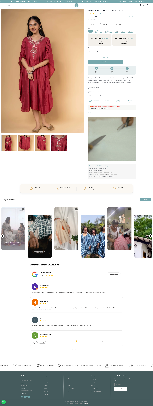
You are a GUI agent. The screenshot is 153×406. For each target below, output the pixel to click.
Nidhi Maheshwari (45, 334)
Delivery (93, 385)
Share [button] (91, 113)
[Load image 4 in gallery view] (59, 143)
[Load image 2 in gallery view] (26, 143)
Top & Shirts (47, 385)
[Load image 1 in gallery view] (9, 143)
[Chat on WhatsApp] (3, 402)
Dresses (46, 394)
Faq (68, 391)
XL (110, 31)
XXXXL (130, 31)
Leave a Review (114, 274)
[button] (140, 5)
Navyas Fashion (45, 273)
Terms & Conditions (96, 391)
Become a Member (121, 389)
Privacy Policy (94, 388)
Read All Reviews (76, 350)
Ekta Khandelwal (45, 319)
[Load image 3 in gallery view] (43, 143)
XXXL (123, 31)
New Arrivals (47, 379)
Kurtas (45, 388)
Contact (69, 382)
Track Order (71, 388)
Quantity (90, 48)
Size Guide (132, 16)
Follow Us (146, 199)
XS (90, 31)
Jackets (46, 391)
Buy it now (105, 62)
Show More (48, 309)
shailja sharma (44, 286)
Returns (93, 382)
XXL (117, 31)
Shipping (93, 379)
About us (70, 379)
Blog (69, 385)
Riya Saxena (44, 301)
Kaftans (46, 382)
